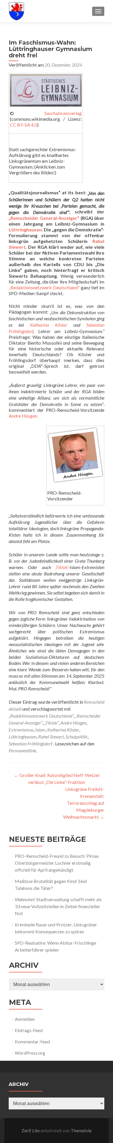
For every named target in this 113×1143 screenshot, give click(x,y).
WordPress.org (30, 1053)
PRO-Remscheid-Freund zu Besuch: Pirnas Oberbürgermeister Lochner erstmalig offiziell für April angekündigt (57, 863)
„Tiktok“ (51, 722)
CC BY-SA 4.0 (23, 124)
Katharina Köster (48, 325)
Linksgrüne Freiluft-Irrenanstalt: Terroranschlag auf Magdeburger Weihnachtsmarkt (83, 803)
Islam (40, 729)
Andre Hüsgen (23, 415)
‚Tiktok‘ (61, 567)
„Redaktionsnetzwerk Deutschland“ (44, 287)
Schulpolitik (76, 736)
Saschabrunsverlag (63, 113)
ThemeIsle (81, 1130)
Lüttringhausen (25, 229)
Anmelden (25, 1019)
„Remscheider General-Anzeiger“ (44, 218)
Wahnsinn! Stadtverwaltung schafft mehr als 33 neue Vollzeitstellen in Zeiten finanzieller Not (58, 906)
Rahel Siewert (51, 736)
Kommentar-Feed (32, 1041)
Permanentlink (22, 750)
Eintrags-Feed (29, 1030)
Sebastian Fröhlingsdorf (30, 743)
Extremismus (21, 729)
